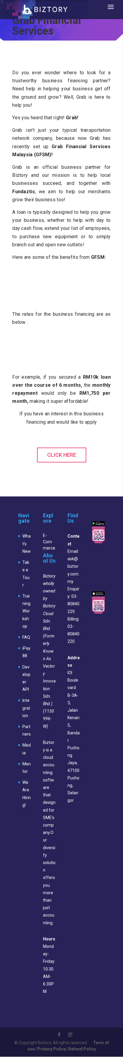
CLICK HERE (61, 455)
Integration (26, 708)
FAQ (26, 637)
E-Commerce (49, 541)
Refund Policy (82, 1049)
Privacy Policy (51, 1049)
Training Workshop (26, 611)
